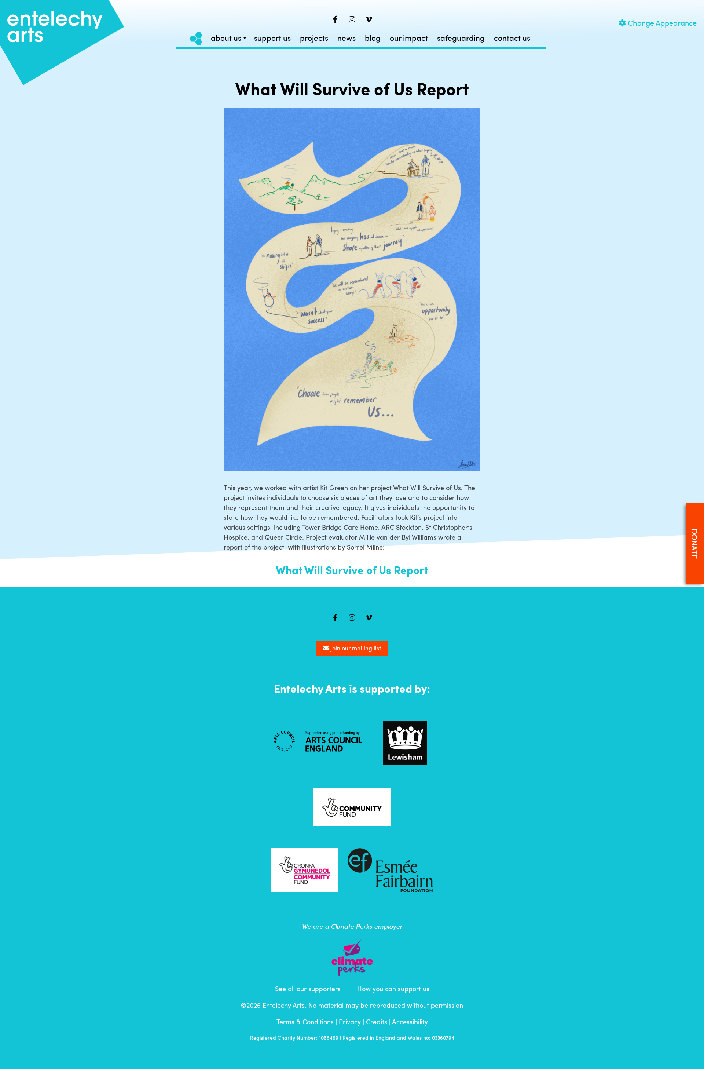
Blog (373, 38)
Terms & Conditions (305, 1021)
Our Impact (409, 38)
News (346, 38)
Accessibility (410, 1021)
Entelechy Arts (284, 1005)
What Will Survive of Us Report (352, 569)
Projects (314, 38)
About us (226, 38)
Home (196, 38)
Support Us (272, 38)
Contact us (512, 38)
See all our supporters (308, 988)
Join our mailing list (355, 648)
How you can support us (393, 988)
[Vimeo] (368, 19)
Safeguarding (461, 38)
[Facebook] (335, 19)
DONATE (694, 544)
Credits (376, 1021)
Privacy (350, 1021)
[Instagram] (352, 19)
